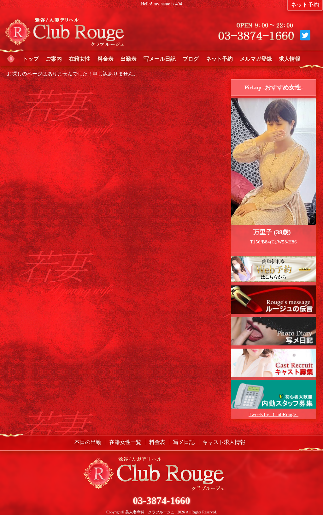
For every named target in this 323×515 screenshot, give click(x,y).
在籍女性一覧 (125, 442)
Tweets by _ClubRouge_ (273, 414)
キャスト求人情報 (224, 442)
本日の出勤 (87, 442)
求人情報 (289, 59)
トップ (31, 59)
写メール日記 (160, 59)
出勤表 (128, 59)
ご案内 (54, 59)
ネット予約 (219, 59)
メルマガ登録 (256, 59)
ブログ (191, 59)
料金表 (105, 59)
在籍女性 (79, 59)
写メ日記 (184, 442)
